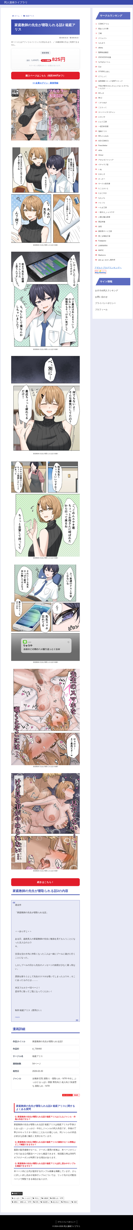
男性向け (66, 1202)
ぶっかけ (27, 1198)
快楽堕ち (46, 1202)
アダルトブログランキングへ (108, 268)
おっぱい (17, 1198)
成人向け (56, 1202)
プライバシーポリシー (105, 303)
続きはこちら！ (45, 882)
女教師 (45, 1198)
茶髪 (75, 1202)
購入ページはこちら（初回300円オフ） (45, 75)
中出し (37, 1198)
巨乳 (36, 1202)
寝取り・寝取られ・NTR (22, 1202)
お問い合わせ (101, 297)
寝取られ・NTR (57, 1198)
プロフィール (101, 309)
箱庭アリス (18, 1193)
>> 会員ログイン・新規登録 (45, 83)
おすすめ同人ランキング (106, 290)
